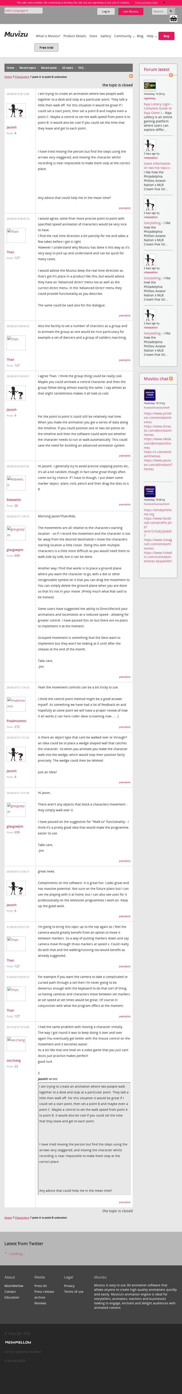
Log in (106, 11)
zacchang (14, 1060)
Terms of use (73, 1291)
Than (10, 252)
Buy (166, 36)
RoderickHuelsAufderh (157, 407)
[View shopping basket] (173, 18)
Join (130, 11)
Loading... (16, 1253)
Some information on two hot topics (157, 165)
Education (11, 1297)
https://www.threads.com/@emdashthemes (158, 430)
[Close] (164, 2)
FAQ (80, 68)
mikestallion (151, 157)
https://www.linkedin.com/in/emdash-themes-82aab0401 (158, 556)
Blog (140, 36)
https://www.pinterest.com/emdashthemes (158, 417)
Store (93, 36)
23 (16, 1066)
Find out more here (146, 2)
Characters (22, 77)
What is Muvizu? (48, 36)
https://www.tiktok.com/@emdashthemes (158, 443)
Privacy (69, 1286)
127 (17, 258)
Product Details (74, 36)
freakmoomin (16, 721)
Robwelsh (14, 500)
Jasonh (12, 127)
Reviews (40, 1303)
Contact (10, 1291)
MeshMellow (13, 1286)
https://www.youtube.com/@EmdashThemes (158, 464)
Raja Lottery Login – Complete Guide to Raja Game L (158, 108)
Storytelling (153, 223)
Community (122, 36)
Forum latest (156, 69)
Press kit (40, 1286)
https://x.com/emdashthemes (157, 454)
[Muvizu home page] (16, 33)
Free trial (46, 47)
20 (16, 505)
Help (150, 36)
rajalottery (150, 98)
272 (17, 726)
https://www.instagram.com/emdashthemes (158, 544)
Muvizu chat (156, 378)
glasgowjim (15, 550)
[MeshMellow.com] (17, 1342)
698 (17, 555)
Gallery (106, 36)
